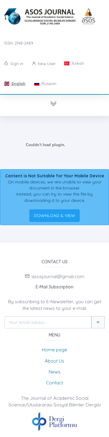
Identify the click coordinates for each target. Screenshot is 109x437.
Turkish (77, 63)
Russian (48, 83)
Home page (54, 350)
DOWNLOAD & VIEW (54, 215)
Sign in (16, 63)
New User (46, 63)
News (55, 372)
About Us (54, 361)
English (17, 83)
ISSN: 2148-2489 (18, 43)
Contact (54, 383)
